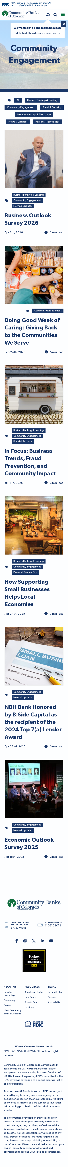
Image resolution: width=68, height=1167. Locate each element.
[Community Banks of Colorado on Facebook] (16, 941)
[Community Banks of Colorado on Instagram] (25, 941)
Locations (29, 1007)
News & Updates (18, 122)
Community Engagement (21, 107)
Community (9, 1000)
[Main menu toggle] (63, 14)
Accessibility (54, 1002)
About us (10, 987)
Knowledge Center (34, 992)
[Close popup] (63, 24)
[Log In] (48, 14)
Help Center (30, 997)
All (18, 100)
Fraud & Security (52, 107)
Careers (7, 1006)
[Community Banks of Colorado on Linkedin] (42, 941)
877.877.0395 (18, 928)
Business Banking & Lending (42, 100)
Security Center (32, 1002)
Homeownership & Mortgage (34, 114)
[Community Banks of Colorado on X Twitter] (34, 941)
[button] (55, 14)
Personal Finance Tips (47, 122)
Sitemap (52, 997)
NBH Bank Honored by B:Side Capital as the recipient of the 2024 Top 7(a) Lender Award (33, 722)
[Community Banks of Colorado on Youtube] (51, 941)
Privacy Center (55, 992)
